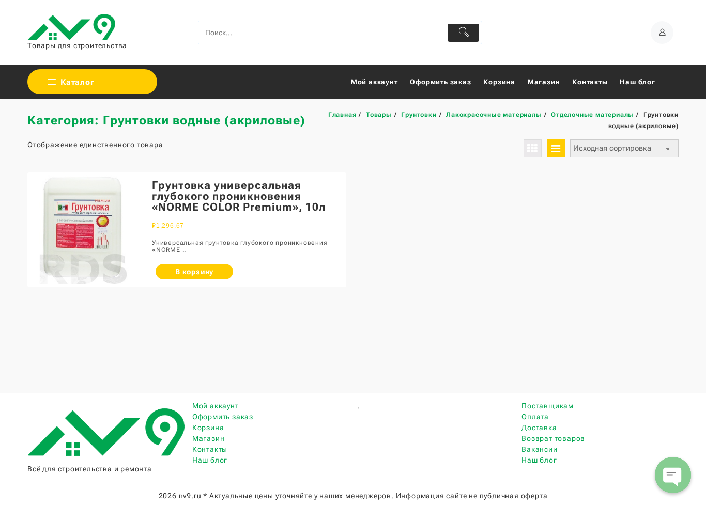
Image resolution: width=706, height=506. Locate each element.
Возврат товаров (553, 438)
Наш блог (209, 460)
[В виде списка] (556, 148)
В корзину (194, 271)
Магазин (208, 438)
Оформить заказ (222, 417)
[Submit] (463, 33)
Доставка (539, 427)
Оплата (535, 417)
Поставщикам (547, 406)
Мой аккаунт (215, 406)
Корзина (208, 427)
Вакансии (539, 449)
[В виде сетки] (533, 148)
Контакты (209, 449)
